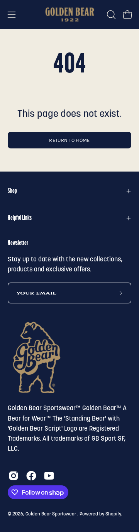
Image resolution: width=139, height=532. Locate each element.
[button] (110, 14)
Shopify (113, 514)
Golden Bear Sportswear (51, 514)
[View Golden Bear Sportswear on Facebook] (31, 475)
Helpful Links (20, 218)
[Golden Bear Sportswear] (69, 14)
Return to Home (69, 140)
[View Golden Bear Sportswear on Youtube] (49, 475)
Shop (12, 191)
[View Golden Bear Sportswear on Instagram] (13, 475)
